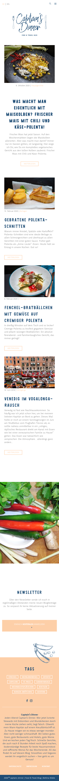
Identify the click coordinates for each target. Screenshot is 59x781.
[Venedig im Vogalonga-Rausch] (29, 372)
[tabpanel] (29, 523)
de (3, 4)
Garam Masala (43, 682)
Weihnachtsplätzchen (23, 687)
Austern (41, 692)
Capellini (13, 682)
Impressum (31, 766)
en (8, 4)
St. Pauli (27, 682)
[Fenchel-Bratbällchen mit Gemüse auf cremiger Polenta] (29, 281)
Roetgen (43, 687)
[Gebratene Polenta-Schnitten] (29, 193)
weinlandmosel (30, 677)
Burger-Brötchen (23, 692)
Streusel (12, 677)
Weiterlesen (29, 163)
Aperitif (47, 677)
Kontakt (46, 766)
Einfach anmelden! (29, 624)
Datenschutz (15, 766)
